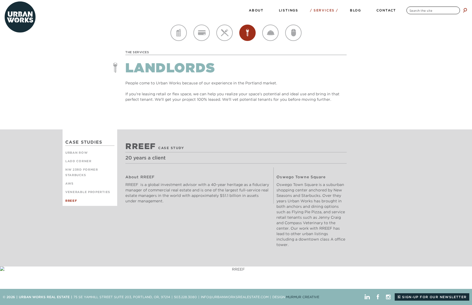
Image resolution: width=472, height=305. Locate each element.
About (256, 10)
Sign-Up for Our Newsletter (434, 297)
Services (324, 10)
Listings (288, 10)
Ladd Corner (78, 161)
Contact (386, 10)
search (465, 10)
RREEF (71, 201)
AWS (69, 183)
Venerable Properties (87, 192)
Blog (355, 10)
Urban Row (76, 153)
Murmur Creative (302, 297)
